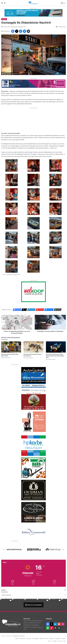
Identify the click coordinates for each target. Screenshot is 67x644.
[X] (16, 31)
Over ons (28, 638)
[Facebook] (12, 31)
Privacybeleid (35, 638)
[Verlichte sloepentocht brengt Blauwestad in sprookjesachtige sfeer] (56, 347)
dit (57, 154)
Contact (63, 638)
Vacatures (57, 638)
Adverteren (22, 638)
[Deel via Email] (28, 31)
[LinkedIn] (20, 31)
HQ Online (22, 636)
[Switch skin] (5, 3)
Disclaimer (51, 638)
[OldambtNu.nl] (33, 3)
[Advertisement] (33, 120)
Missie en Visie (44, 638)
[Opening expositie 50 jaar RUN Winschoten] (11, 347)
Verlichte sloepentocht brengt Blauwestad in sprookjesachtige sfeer (55, 356)
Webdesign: (16, 636)
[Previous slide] (4, 549)
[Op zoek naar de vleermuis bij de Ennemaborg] (33, 347)
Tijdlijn (16, 638)
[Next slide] (63, 549)
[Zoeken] (2, 3)
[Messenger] (24, 31)
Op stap (4, 19)
